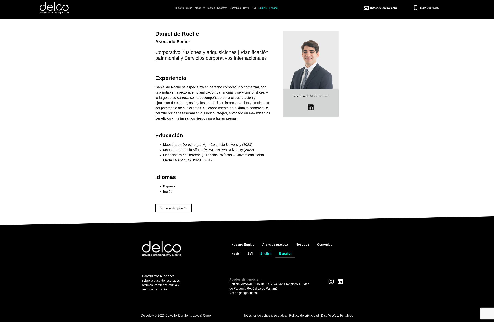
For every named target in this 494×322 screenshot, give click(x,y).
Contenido (235, 7)
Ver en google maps (243, 293)
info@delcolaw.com (383, 7)
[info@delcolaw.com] (366, 7)
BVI (254, 7)
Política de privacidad (304, 315)
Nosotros (222, 7)
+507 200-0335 (429, 7)
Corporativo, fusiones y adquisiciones (196, 52)
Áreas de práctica (205, 7)
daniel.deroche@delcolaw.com (310, 96)
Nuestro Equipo (183, 7)
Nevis (246, 7)
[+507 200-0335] (415, 7)
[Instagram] (331, 281)
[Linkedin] (310, 107)
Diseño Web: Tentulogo (337, 315)
